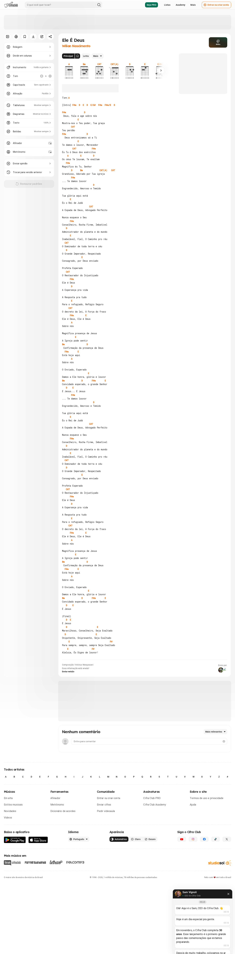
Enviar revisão (68, 671)
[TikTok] (215, 839)
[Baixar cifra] (33, 36)
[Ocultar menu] (7, 36)
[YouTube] (181, 839)
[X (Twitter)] (226, 839)
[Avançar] (161, 70)
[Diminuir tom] (41, 76)
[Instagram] (193, 839)
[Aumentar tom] (50, 76)
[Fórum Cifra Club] (12, 862)
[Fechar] (228, 894)
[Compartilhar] (50, 36)
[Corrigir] (41, 36)
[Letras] (56, 862)
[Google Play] (15, 840)
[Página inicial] (11, 5)
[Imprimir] (16, 36)
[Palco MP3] (75, 862)
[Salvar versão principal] (77, 56)
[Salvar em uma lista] (24, 36)
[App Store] (38, 840)
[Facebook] (204, 839)
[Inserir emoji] (223, 741)
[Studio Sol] (219, 862)
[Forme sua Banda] (35, 862)
